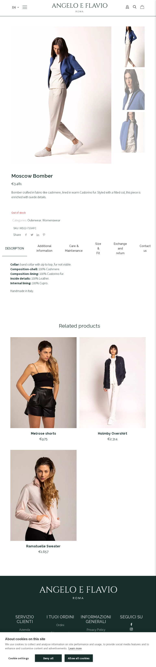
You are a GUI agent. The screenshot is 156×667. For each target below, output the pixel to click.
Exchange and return (120, 248)
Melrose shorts (43, 433)
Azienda (24, 629)
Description (14, 248)
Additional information (44, 248)
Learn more (75, 648)
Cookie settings (18, 658)
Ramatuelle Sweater (43, 546)
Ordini (60, 625)
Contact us (145, 248)
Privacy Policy (96, 629)
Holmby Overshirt (112, 433)
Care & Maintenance (74, 248)
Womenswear (51, 220)
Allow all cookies (79, 658)
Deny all (48, 658)
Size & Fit (98, 248)
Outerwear (34, 220)
